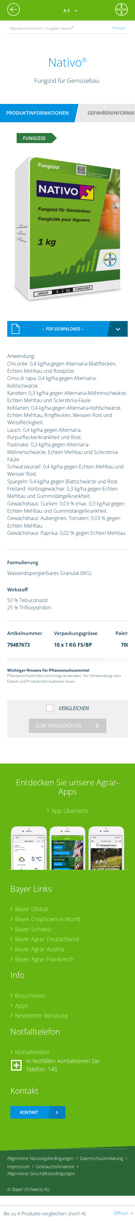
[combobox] (67, 329)
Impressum (18, 1167)
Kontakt (29, 1112)
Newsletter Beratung (41, 1015)
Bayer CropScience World (47, 919)
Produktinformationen (37, 113)
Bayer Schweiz (33, 929)
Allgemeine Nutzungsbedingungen (40, 1158)
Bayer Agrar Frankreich (44, 959)
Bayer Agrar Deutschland (47, 939)
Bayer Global (31, 909)
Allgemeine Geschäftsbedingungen (41, 1173)
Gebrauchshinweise (55, 1167)
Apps (21, 1005)
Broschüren (30, 995)
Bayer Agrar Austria (39, 949)
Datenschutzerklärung (101, 1158)
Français (118, 27)
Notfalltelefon (32, 1052)
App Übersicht (69, 810)
